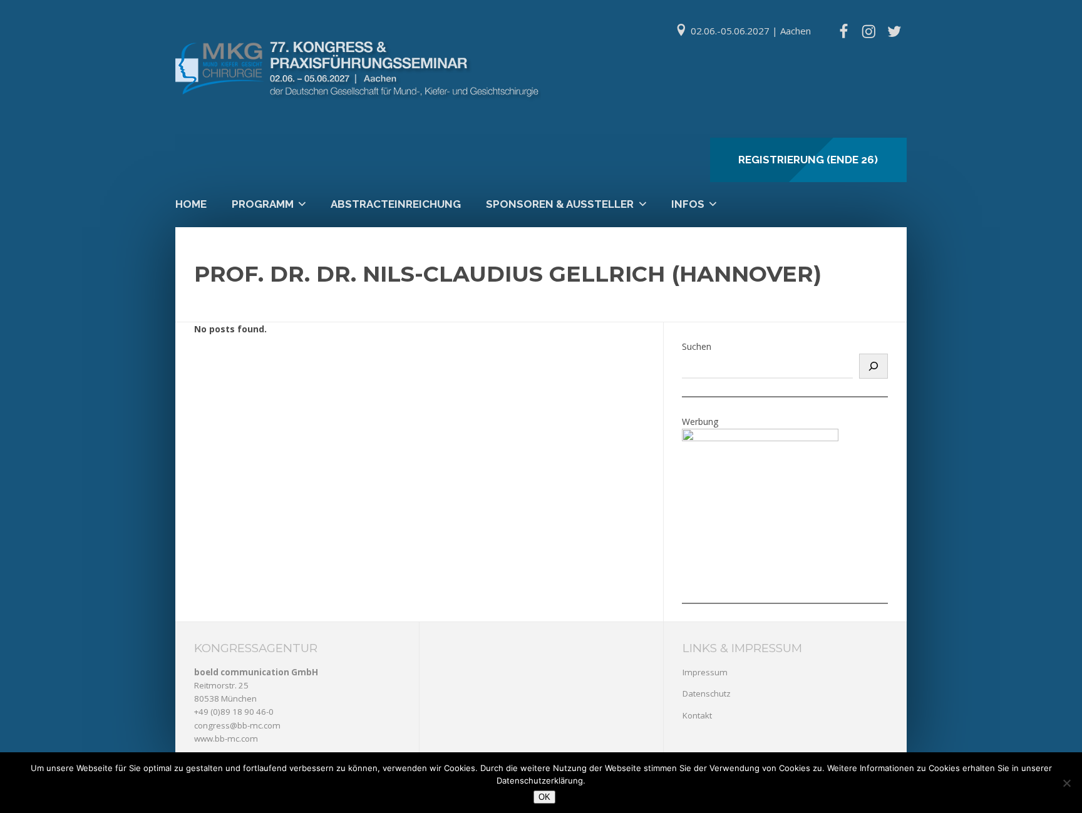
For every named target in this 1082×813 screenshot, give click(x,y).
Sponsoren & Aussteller (560, 204)
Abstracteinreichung (396, 204)
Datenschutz (707, 693)
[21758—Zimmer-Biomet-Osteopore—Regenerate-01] (760, 438)
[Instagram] (868, 31)
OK (544, 797)
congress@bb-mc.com (237, 725)
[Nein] (1066, 783)
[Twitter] (894, 31)
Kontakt (697, 715)
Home (191, 204)
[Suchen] (873, 366)
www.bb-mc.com (226, 738)
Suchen (696, 346)
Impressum (705, 672)
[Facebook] (843, 31)
